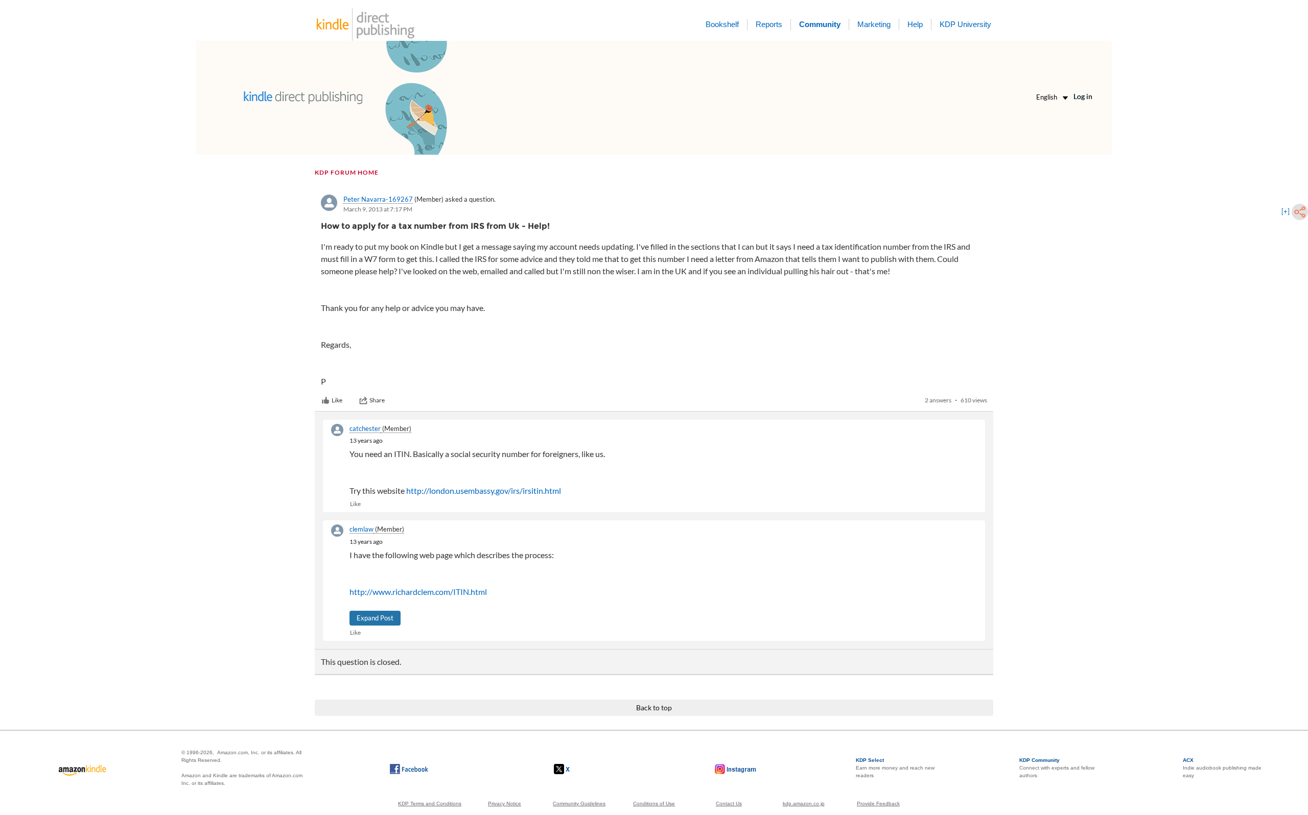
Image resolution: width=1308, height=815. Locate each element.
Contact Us (729, 803)
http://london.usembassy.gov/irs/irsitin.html (483, 490)
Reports (769, 24)
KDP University (965, 24)
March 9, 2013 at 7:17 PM (377, 209)
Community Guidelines (579, 803)
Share (377, 400)
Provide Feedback (878, 803)
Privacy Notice (504, 803)
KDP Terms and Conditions (429, 803)
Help (915, 24)
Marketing (874, 24)
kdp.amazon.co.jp (804, 803)
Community (819, 24)
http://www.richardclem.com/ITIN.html (418, 591)
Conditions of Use (654, 803)
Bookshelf (722, 24)
